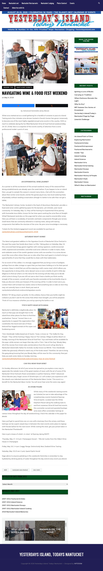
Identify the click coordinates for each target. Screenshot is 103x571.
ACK (5, 470)
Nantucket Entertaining (83, 166)
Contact (6, 7)
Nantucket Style (81, 179)
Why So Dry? (79, 104)
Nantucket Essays (81, 169)
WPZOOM (78, 564)
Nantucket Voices (81, 182)
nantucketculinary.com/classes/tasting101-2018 (20, 232)
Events (72, 3)
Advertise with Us (18, 7)
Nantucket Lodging (47, 3)
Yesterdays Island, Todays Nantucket (52, 554)
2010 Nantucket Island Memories (15, 512)
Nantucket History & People (85, 175)
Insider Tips (8, 87)
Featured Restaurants (83, 149)
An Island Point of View (83, 136)
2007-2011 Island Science (12, 502)
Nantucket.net (14, 3)
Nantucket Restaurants (30, 3)
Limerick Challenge (81, 119)
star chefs (36, 470)
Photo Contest (62, 3)
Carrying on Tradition (83, 95)
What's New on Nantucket (85, 185)
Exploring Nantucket (82, 140)
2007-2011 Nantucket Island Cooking (16, 508)
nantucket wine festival (20, 470)
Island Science (80, 159)
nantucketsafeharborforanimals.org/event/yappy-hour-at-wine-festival (28, 359)
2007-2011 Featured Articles (13, 499)
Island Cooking (80, 156)
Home (4, 3)
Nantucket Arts (80, 162)
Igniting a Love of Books (83, 92)
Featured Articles (81, 143)
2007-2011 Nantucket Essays (14, 505)
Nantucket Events (24, 87)
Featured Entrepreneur (83, 146)
